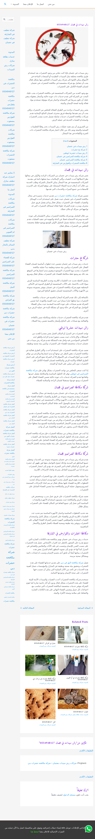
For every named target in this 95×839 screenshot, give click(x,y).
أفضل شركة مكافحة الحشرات (10, 395)
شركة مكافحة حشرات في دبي (9, 573)
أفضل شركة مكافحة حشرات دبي (9, 453)
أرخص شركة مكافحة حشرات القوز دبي (10, 368)
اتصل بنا (40, 4)
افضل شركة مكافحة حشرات (10, 465)
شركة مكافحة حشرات (10, 545)
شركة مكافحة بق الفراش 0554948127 (8, 299)
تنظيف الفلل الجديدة (10, 470)
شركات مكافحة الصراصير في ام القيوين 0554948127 (8, 227)
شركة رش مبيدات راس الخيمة (9, 510)
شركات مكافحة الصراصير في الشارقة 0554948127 (8, 207)
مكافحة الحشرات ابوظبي (9, 597)
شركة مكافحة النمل (10, 540)
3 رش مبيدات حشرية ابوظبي (75, 153)
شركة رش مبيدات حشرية (9, 506)
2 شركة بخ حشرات (79, 149)
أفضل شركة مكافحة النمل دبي (9, 422)
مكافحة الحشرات (10, 593)
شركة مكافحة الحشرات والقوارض (9, 526)
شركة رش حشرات (10, 502)
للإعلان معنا (28, 4)
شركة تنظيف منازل (10, 498)
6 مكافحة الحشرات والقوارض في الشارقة (70, 163)
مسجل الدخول (69, 795)
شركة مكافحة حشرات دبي (65, 195)
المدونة (16, 4)
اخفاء (66, 141)
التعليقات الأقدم (86, 750)
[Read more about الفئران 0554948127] (73, 699)
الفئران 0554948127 (80, 712)
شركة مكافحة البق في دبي (72, 562)
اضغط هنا (35, 831)
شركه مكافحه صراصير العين (9, 588)
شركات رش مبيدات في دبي (9, 483)
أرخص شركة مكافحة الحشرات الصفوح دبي (9, 354)
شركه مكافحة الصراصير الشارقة (9, 578)
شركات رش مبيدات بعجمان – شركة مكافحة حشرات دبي (52, 763)
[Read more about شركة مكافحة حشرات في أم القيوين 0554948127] (73, 664)
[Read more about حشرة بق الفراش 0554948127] (40, 633)
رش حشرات (11, 474)
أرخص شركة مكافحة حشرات (9, 360)
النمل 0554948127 (48, 722)
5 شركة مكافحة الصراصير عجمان (73, 160)
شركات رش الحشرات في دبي (8, 478)
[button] (5, 4)
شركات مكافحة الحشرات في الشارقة (9, 488)
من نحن (51, 4)
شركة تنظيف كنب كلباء (10, 494)
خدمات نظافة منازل (78, 714)
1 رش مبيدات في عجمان (77, 146)
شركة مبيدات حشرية (9, 515)
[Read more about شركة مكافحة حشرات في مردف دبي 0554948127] (40, 665)
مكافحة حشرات (9, 601)
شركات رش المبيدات (77, 649)
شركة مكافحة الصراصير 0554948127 (8, 274)
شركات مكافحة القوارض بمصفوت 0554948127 (8, 138)
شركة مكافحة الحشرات (10, 520)
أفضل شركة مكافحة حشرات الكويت (10, 440)
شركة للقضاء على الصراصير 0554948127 (8, 261)
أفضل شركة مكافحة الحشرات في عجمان (9, 405)
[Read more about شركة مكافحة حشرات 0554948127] (73, 635)
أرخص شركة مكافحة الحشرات (9, 349)
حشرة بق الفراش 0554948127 (44, 643)
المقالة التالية (27, 608)
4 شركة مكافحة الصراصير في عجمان (72, 156)
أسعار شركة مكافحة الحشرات (9, 381)
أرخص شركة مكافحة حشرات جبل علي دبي (9, 375)
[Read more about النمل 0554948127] (40, 704)
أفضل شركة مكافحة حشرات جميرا (9, 445)
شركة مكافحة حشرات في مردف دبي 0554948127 (44, 679)
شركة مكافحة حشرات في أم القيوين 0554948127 (77, 678)
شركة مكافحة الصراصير (9, 531)
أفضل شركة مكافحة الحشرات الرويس (10, 400)
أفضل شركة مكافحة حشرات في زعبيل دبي (9, 460)
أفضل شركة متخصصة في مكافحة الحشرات (8, 388)
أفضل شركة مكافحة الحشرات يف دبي (9, 411)
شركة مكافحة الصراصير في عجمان (9, 535)
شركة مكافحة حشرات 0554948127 (76, 646)
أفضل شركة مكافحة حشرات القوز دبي (9, 435)
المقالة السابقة (85, 608)
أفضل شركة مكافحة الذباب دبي (9, 417)
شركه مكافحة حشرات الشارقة (10, 583)
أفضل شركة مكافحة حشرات (9, 428)
